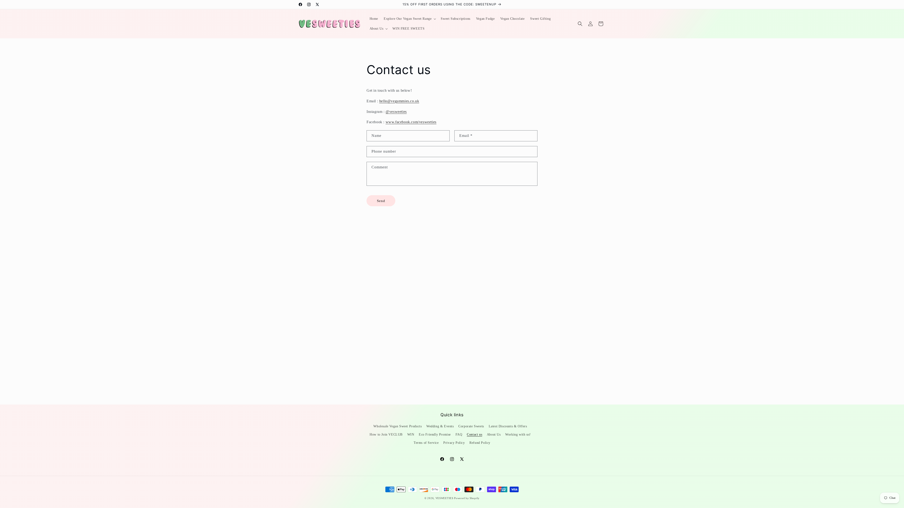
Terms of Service (426, 442)
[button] (409, 19)
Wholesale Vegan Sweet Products (397, 426)
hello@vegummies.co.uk (399, 101)
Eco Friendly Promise (435, 434)
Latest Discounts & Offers (508, 426)
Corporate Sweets (471, 426)
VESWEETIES (444, 498)
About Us (494, 434)
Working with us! (518, 434)
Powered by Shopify (467, 498)
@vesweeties (396, 112)
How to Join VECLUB (386, 434)
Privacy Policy (454, 442)
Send (381, 201)
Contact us (474, 434)
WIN (410, 434)
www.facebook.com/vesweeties (411, 122)
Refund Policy (479, 442)
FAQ (459, 434)
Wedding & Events (440, 426)
